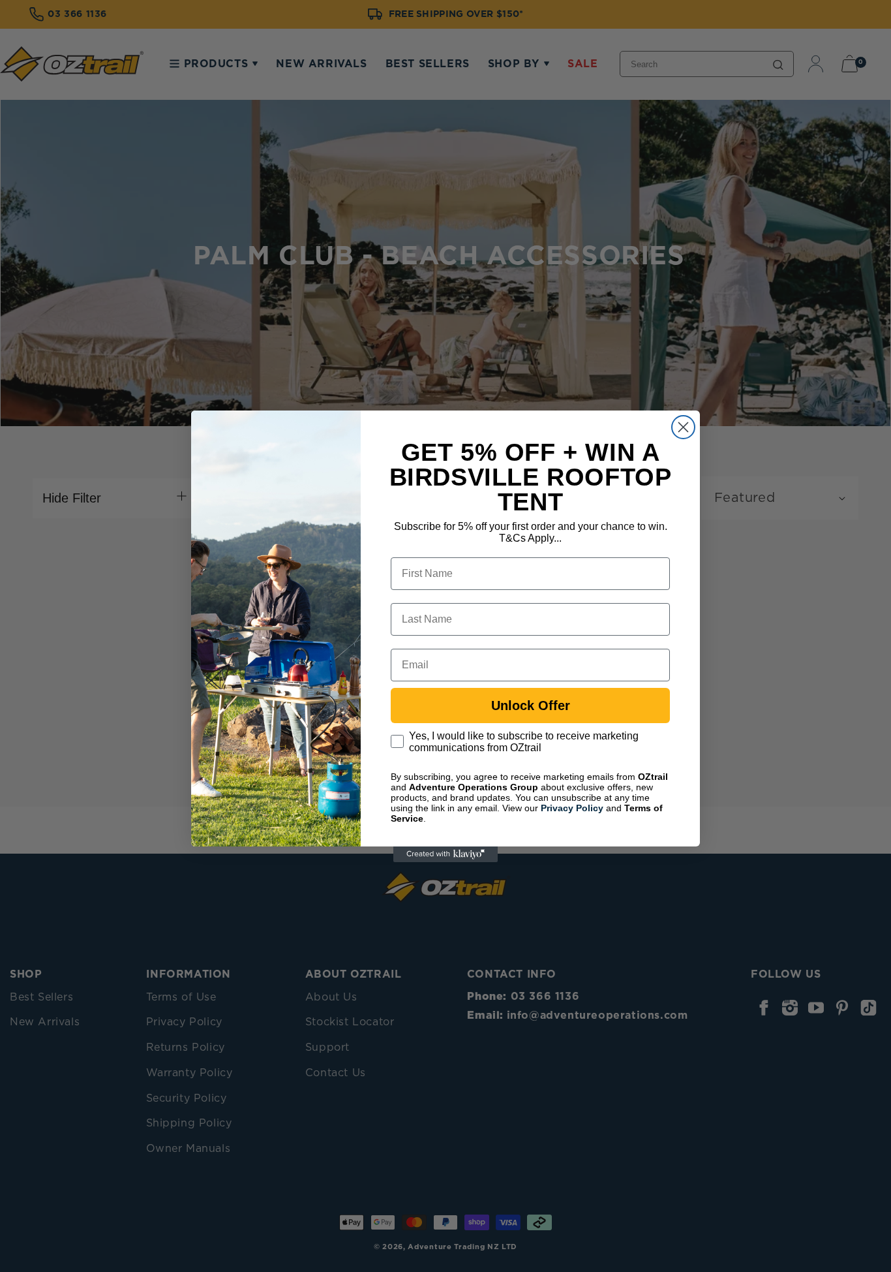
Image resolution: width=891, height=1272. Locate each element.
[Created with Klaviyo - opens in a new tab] (445, 854)
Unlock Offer (530, 705)
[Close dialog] (683, 427)
